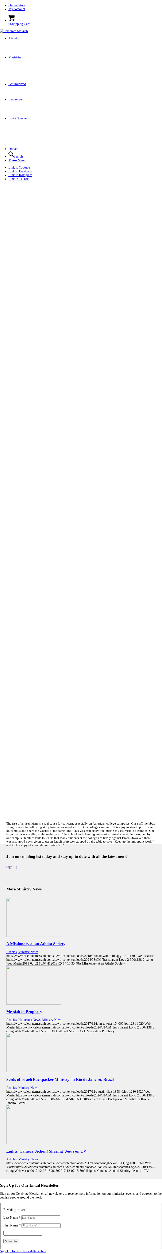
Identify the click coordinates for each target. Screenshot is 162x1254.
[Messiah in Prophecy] (33, 1003)
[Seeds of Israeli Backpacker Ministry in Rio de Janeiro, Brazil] (33, 1071)
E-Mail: (9, 1209)
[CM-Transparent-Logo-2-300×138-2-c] (14, 31)
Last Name (11, 1217)
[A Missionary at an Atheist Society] (33, 935)
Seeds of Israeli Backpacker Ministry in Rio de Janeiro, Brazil (60, 1079)
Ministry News (28, 952)
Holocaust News (29, 1019)
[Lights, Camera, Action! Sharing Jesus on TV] (33, 1143)
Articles (11, 952)
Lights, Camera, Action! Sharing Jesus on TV (46, 1151)
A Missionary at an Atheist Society (35, 943)
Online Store (16, 5)
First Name (12, 1225)
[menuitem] (85, 5)
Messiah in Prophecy (24, 1011)
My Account (16, 9)
